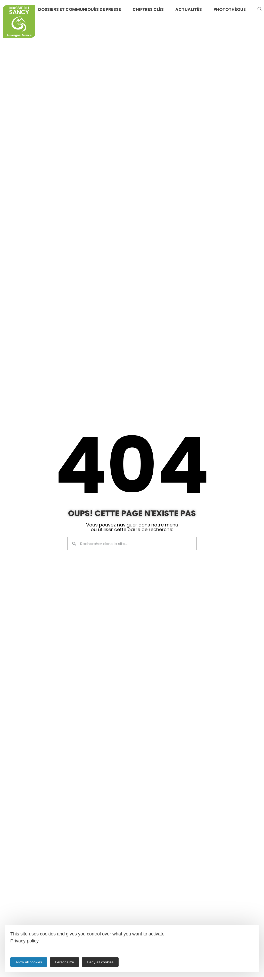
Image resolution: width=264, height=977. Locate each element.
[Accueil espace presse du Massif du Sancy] (19, 22)
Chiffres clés (148, 9)
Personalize (64, 962)
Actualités (188, 9)
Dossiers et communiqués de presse (79, 9)
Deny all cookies (100, 962)
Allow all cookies (28, 962)
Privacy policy (24, 940)
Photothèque (229, 9)
